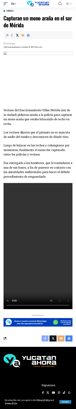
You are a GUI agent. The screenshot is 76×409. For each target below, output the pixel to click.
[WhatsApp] (69, 392)
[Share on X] (17, 35)
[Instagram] (59, 392)
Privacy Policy (43, 400)
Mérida (10, 11)
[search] (60, 4)
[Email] (22, 35)
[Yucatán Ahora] (38, 4)
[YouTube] (53, 392)
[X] (48, 392)
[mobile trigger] (7, 3)
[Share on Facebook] (11, 35)
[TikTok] (64, 392)
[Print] (28, 35)
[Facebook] (43, 392)
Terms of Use (11, 403)
